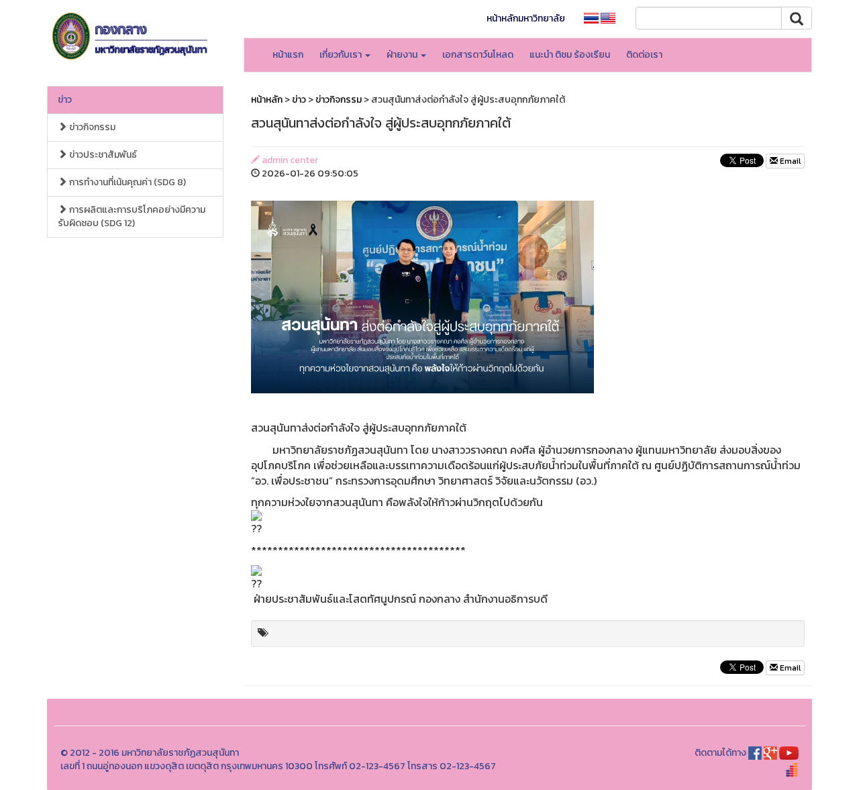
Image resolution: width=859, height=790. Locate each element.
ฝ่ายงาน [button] (403, 55)
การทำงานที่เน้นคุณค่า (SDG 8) (126, 182)
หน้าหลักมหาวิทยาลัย (526, 18)
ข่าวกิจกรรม (91, 127)
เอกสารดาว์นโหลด (477, 55)
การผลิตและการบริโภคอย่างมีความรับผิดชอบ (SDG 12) (131, 216)
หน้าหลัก (267, 100)
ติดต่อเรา (644, 55)
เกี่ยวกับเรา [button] (341, 55)
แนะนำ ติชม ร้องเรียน (569, 55)
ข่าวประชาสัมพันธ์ (102, 155)
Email (789, 161)
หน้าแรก (287, 55)
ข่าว (65, 100)
